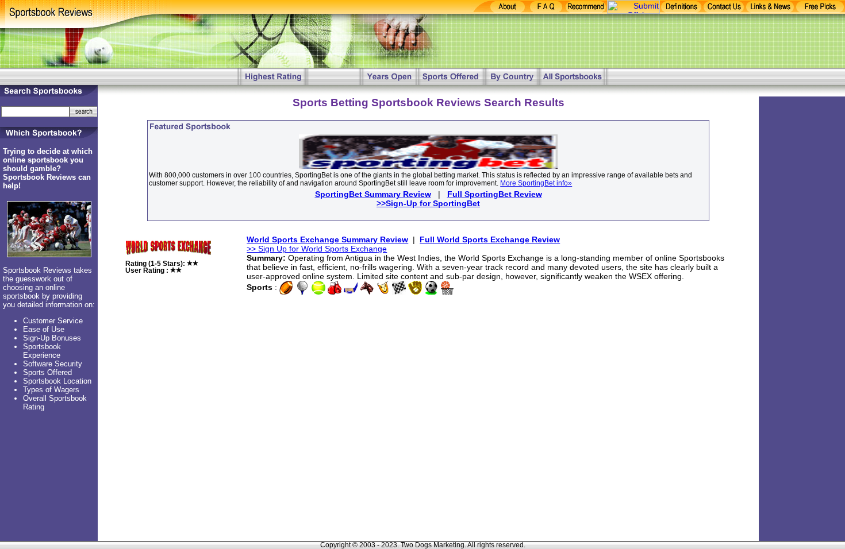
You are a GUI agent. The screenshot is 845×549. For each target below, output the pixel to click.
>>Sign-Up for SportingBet (428, 203)
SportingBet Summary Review (373, 194)
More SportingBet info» (536, 183)
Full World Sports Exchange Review (490, 239)
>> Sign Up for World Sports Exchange (317, 248)
